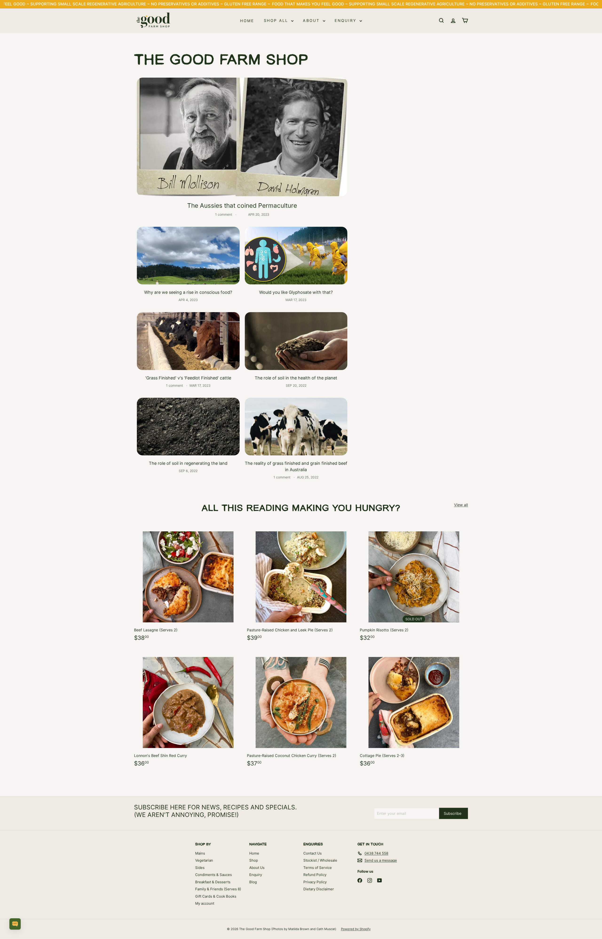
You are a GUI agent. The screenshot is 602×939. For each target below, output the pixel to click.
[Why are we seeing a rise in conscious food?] (188, 256)
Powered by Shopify (356, 929)
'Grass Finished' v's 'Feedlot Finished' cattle (188, 377)
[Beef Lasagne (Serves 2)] (188, 584)
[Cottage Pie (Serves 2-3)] (414, 710)
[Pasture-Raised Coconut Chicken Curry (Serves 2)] (301, 710)
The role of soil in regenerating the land (188, 463)
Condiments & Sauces (213, 874)
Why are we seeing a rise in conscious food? (188, 292)
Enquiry (347, 20)
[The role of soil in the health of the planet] (296, 341)
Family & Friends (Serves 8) (218, 889)
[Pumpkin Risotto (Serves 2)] (414, 584)
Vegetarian (204, 860)
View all (461, 504)
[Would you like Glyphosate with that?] (296, 256)
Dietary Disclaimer (318, 889)
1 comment (224, 214)
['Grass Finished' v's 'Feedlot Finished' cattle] (188, 341)
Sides (200, 867)
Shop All (277, 20)
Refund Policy (314, 874)
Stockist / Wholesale (320, 860)
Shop (253, 860)
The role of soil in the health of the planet (296, 377)
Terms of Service (317, 867)
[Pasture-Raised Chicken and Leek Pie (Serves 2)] (301, 584)
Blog (253, 882)
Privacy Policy (315, 882)
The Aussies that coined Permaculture (242, 205)
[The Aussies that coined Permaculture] (242, 137)
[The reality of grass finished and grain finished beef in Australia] (296, 427)
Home (247, 20)
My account (204, 903)
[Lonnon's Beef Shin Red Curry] (188, 710)
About (312, 20)
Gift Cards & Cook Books (215, 896)
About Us (257, 867)
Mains (200, 853)
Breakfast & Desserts (212, 882)
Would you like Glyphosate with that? (296, 292)
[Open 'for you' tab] (15, 924)
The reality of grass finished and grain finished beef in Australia (296, 466)
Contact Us (312, 853)
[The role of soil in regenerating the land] (188, 427)
